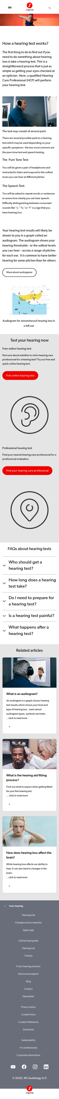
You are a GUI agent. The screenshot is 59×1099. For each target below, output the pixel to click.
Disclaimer (28, 1029)
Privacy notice (28, 1007)
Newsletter (28, 996)
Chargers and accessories (28, 922)
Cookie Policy (28, 1014)
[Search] (50, 8)
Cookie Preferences (28, 1022)
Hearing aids (28, 915)
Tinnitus (28, 956)
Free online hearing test (20, 375)
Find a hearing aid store (28, 966)
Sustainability (28, 1040)
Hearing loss (28, 948)
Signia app (28, 930)
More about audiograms (19, 272)
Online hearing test (28, 941)
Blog (28, 981)
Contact (28, 989)
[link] (29, 695)
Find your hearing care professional (27, 470)
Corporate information (28, 1055)
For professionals (28, 1048)
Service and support (28, 974)
